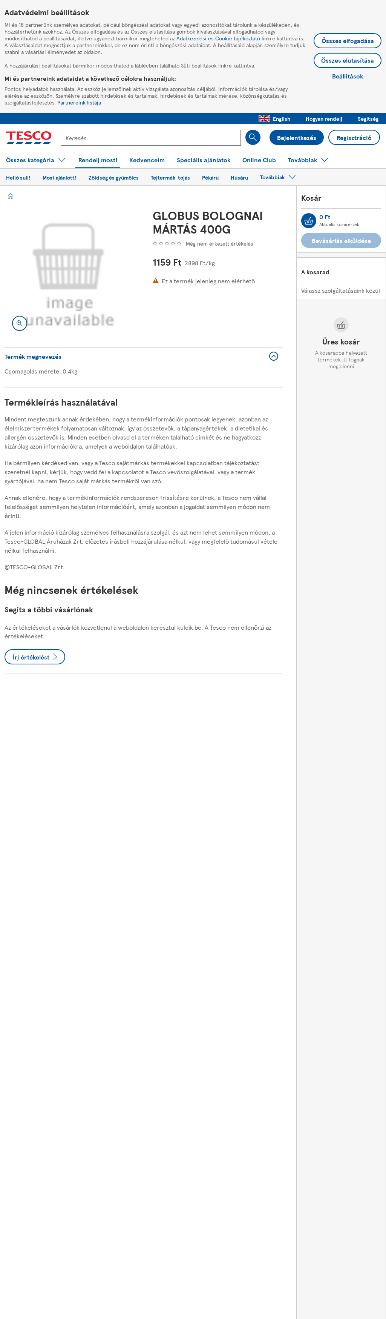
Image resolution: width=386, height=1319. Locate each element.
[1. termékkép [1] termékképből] (70, 273)
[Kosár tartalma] (308, 220)
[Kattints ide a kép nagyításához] (19, 323)
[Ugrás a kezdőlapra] (29, 138)
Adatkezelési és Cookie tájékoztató (218, 38)
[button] (274, 118)
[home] (11, 196)
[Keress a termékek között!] (252, 137)
